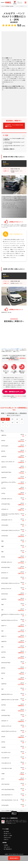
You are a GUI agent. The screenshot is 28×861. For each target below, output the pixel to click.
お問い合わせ (7, 847)
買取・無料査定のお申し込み (14, 391)
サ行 (22, 419)
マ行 (17, 422)
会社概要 (6, 845)
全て (7, 419)
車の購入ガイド (7, 833)
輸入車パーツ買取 (8, 835)
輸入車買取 (6, 831)
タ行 (3, 422)
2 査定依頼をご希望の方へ (9, 149)
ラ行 (3, 425)
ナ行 (7, 422)
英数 (3, 419)
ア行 (12, 419)
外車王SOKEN (7, 837)
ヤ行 (22, 422)
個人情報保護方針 (8, 849)
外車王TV (6, 839)
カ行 (17, 419)
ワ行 (7, 425)
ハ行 (12, 422)
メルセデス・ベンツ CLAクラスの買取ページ (11, 348)
